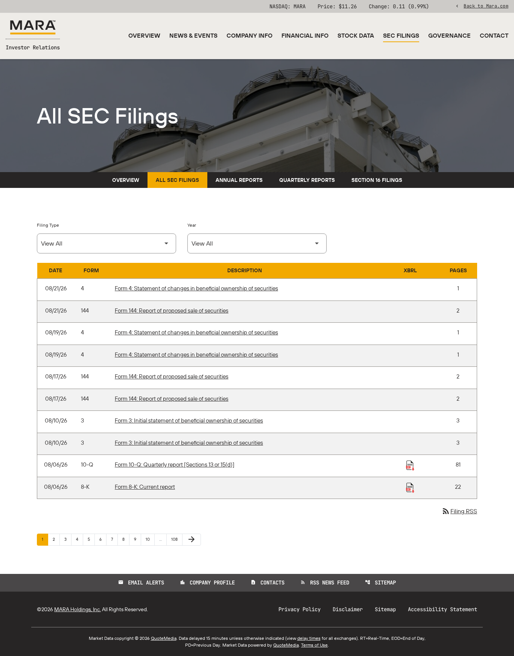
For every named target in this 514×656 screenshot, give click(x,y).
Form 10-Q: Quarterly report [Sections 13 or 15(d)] (174, 464)
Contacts (267, 582)
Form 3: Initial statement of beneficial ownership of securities (189, 420)
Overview (144, 35)
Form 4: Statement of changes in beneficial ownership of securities (196, 288)
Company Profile (207, 582)
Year (191, 225)
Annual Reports (239, 180)
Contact (494, 35)
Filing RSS (459, 511)
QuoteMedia (163, 638)
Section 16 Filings (376, 180)
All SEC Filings (177, 180)
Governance (449, 35)
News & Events (193, 35)
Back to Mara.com (486, 5)
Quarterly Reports (307, 180)
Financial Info (304, 35)
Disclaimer (348, 609)
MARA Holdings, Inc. (77, 609)
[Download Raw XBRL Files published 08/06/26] (410, 465)
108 (175, 539)
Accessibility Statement (442, 609)
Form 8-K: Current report (145, 486)
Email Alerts (141, 582)
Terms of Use (314, 645)
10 (150, 539)
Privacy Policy (299, 609)
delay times (309, 638)
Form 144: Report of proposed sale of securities (171, 310)
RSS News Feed (324, 582)
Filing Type (48, 225)
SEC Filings (401, 35)
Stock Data (356, 35)
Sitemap (380, 582)
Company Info (249, 35)
